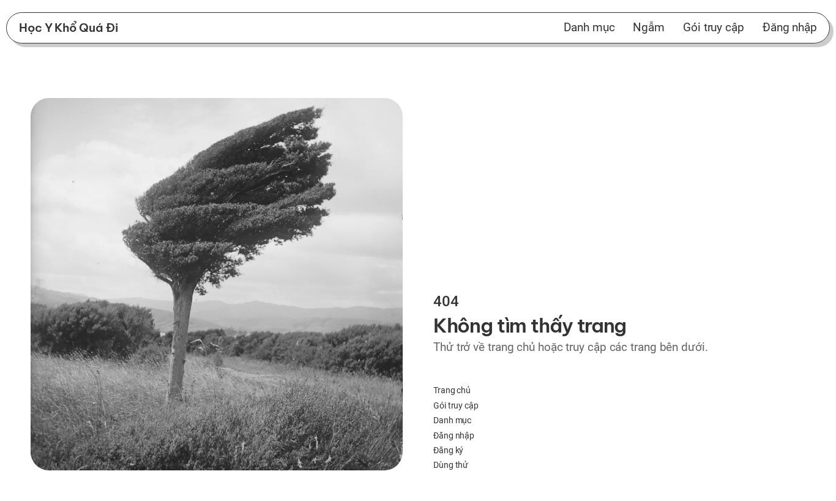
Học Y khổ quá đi (68, 27)
